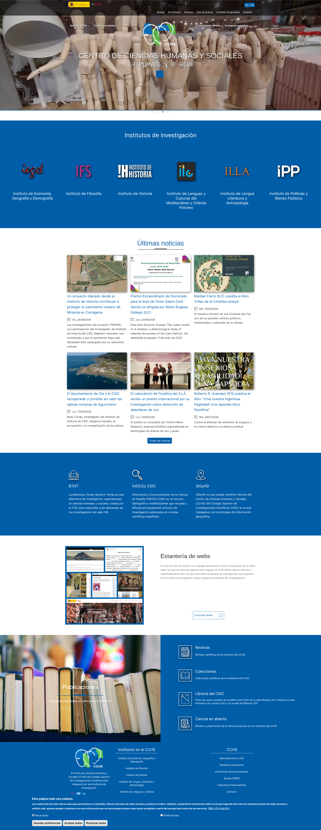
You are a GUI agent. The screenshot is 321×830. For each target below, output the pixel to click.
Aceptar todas (73, 823)
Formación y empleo (236, 25)
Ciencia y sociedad (105, 25)
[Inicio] (161, 33)
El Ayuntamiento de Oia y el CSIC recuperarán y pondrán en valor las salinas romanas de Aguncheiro (94, 399)
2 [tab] (158, 112)
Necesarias (41, 815)
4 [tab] (168, 112)
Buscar (161, 12)
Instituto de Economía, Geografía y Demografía (136, 760)
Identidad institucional (232, 764)
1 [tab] (153, 112)
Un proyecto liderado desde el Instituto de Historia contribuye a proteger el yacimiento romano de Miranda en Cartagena (94, 304)
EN (252, 5)
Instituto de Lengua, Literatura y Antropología (136, 783)
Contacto (232, 791)
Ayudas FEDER (232, 778)
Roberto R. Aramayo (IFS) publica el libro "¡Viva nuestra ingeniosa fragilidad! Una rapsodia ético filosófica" (222, 402)
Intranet (247, 12)
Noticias (188, 12)
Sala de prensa (204, 12)
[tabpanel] (160, 55)
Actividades (174, 12)
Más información (218, 808)
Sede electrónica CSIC (231, 758)
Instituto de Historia (136, 775)
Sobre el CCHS (78, 25)
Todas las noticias (159, 440)
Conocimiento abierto (208, 25)
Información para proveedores (231, 771)
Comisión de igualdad (228, 12)
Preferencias (171, 815)
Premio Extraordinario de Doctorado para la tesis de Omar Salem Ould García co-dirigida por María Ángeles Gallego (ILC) (159, 304)
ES (247, 5)
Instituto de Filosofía (137, 768)
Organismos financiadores (231, 785)
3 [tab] (163, 112)
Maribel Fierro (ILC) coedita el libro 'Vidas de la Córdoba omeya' (221, 299)
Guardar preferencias (47, 823)
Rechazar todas (96, 823)
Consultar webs (203, 615)
